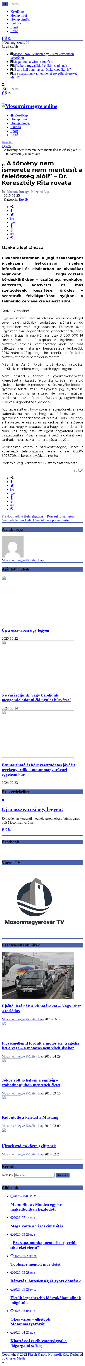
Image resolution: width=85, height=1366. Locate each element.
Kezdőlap (17, 11)
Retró (14, 31)
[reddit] (12, 222)
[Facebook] (3, 38)
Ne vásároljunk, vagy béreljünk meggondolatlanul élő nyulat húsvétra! (36, 697)
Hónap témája (20, 19)
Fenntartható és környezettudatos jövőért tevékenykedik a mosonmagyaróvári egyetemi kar (38, 770)
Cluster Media (16, 1358)
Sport (14, 27)
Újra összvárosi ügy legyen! (26, 630)
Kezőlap (7, 142)
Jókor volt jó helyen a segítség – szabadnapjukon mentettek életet (31, 1082)
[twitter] (12, 214)
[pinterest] (12, 234)
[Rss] (9, 38)
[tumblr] (11, 226)
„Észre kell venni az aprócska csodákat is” (42, 69)
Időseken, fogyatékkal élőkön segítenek (40, 65)
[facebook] (11, 210)
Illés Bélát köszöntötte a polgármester (36, 520)
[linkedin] (12, 218)
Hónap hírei (18, 15)
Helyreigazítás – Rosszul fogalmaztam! (39, 516)
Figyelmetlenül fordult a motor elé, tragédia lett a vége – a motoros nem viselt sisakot (40, 1045)
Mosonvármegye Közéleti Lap (28, 191)
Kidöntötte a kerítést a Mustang (30, 1117)
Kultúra (15, 23)
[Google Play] (6, 38)
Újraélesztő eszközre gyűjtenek (29, 1146)
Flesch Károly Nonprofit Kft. (48, 1354)
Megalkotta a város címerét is (33, 62)
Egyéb (6, 146)
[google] (12, 230)
